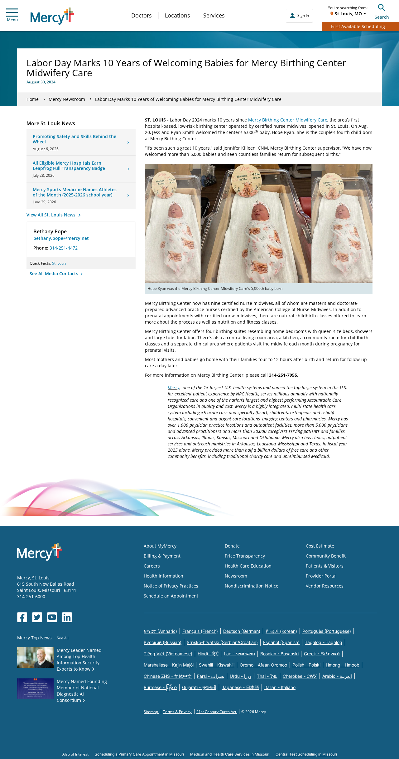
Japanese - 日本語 (240, 687)
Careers (152, 566)
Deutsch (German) (241, 631)
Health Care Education (248, 566)
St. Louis (59, 263)
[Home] (52, 16)
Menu (12, 19)
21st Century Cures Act (216, 711)
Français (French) (200, 631)
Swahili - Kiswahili (216, 664)
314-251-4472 (64, 248)
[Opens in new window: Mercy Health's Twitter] (37, 617)
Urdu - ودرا (241, 676)
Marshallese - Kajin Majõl (169, 664)
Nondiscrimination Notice (251, 586)
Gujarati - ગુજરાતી (199, 687)
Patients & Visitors (325, 566)
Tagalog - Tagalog (323, 642)
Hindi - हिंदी (208, 653)
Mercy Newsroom (67, 99)
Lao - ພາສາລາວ (239, 653)
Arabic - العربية (337, 676)
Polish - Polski (306, 664)
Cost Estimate (320, 546)
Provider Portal (321, 576)
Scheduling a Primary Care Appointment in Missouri (139, 754)
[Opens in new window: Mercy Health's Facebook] (22, 617)
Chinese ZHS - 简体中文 (168, 676)
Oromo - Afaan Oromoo (263, 664)
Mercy (173, 387)
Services (214, 15)
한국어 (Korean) (281, 631)
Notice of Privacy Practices (171, 586)
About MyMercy (160, 546)
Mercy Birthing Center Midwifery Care (287, 120)
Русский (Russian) (162, 642)
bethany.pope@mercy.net (61, 238)
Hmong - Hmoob (342, 664)
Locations (177, 15)
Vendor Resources (325, 586)
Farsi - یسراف (210, 676)
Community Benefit (326, 556)
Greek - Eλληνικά (322, 653)
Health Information (163, 576)
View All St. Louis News (51, 215)
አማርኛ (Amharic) (160, 631)
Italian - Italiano (280, 687)
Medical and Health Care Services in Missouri (229, 754)
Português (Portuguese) (326, 631)
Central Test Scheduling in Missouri (306, 754)
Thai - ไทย (267, 676)
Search (382, 17)
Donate (232, 546)
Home (32, 99)
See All (63, 638)
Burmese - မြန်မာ (160, 687)
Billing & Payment (162, 556)
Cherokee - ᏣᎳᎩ (300, 676)
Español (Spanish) (281, 642)
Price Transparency (245, 556)
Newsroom (236, 576)
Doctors (141, 15)
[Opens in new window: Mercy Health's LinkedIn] (67, 617)
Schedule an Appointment (171, 596)
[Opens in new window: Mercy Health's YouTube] (52, 617)
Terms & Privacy (177, 711)
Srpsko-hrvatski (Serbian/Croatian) (222, 642)
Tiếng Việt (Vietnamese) (168, 653)
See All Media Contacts (54, 273)
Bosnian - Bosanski (279, 653)
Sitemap (151, 711)
